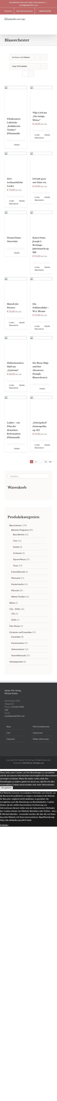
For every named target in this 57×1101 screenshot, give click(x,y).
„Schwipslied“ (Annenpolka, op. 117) (40, 426)
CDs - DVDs (14, 609)
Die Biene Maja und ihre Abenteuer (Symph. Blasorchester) (40, 370)
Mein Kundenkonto (41, 726)
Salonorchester (17, 649)
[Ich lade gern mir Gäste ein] (41, 163)
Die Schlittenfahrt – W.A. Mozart (41, 308)
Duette (16, 547)
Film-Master (14, 626)
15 (46, 462)
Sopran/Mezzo (19, 559)
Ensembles (16, 637)
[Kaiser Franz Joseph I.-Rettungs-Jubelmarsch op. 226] (41, 222)
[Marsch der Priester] (16, 288)
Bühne (12, 603)
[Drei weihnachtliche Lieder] (16, 163)
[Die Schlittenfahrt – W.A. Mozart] (41, 288)
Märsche (15, 590)
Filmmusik (15, 578)
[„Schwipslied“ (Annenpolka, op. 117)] (41, 407)
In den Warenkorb (38, 136)
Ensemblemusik (18, 572)
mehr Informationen (45, 784)
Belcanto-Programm (20, 530)
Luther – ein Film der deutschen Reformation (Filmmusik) (14, 430)
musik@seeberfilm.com (28, 5)
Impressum (38, 733)
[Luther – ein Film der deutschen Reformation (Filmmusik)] (16, 407)
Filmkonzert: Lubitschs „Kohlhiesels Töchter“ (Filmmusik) (14, 126)
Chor (15, 541)
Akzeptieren (6, 788)
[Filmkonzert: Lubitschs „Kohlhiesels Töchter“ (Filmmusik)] (16, 100)
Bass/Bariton (18, 534)
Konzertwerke (17, 584)
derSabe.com (38, 763)
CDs (13, 613)
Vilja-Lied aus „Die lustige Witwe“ (40, 116)
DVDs (14, 620)
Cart (8, 733)
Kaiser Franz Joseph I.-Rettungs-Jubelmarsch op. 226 (41, 245)
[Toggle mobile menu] (51, 19)
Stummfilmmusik (18, 655)
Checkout (10, 739)
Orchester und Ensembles (20, 632)
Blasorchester (15, 525)
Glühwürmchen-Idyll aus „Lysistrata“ (15, 367)
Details (17, 145)
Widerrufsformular (41, 739)
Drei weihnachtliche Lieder (15, 182)
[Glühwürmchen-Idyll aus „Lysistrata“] (16, 347)
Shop (8, 726)
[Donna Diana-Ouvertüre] (16, 222)
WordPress (27, 763)
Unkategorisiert (16, 661)
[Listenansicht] (31, 74)
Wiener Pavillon (18, 596)
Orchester (17, 553)
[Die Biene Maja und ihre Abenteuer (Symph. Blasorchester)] (41, 347)
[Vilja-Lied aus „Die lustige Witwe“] (41, 97)
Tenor (15, 565)
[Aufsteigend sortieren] (44, 57)
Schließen (4, 825)
